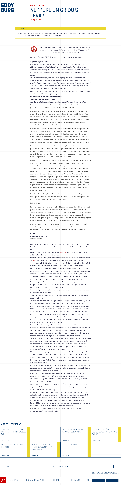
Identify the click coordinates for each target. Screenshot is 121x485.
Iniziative (57, 480)
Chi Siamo (75, 480)
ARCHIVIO (14, 480)
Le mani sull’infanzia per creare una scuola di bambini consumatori (43, 447)
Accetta (98, 480)
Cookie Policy (105, 482)
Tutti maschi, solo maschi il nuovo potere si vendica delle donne (13, 431)
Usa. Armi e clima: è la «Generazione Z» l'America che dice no (104, 431)
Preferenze (112, 480)
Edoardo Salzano (35, 480)
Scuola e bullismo (69, 445)
